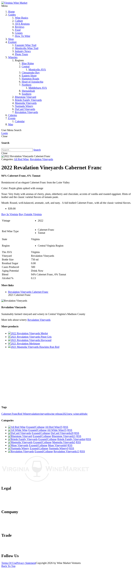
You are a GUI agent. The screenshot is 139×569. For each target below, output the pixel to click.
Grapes (19, 32)
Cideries (12, 115)
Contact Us (14, 522)
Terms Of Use (8, 563)
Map (10, 124)
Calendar (20, 121)
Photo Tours (21, 54)
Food (18, 29)
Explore (12, 42)
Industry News (23, 51)
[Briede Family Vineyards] (23, 439)
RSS (65, 427)
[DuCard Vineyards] (19, 433)
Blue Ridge (28, 63)
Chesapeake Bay (31, 72)
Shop (11, 39)
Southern (26, 93)
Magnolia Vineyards (26, 103)
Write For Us (15, 548)
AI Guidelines (15, 504)
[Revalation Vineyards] (21, 451)
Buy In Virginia (9, 214)
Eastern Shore (29, 75)
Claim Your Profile (18, 545)
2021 (65, 413)
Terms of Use (15, 495)
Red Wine (23, 413)
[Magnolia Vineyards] (20, 442)
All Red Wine (21, 159)
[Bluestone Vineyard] (20, 436)
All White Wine (57, 430)
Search (37, 149)
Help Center (14, 528)
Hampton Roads (30, 78)
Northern (26, 84)
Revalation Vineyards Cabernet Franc (28, 291)
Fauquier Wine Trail (25, 45)
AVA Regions (22, 23)
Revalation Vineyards (26, 112)
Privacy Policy (16, 498)
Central (25, 66)
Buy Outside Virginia (30, 214)
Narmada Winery (24, 106)
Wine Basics (21, 17)
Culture (19, 20)
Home (11, 11)
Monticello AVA (37, 69)
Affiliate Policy (16, 501)
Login (4, 133)
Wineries (12, 57)
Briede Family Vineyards (28, 100)
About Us (13, 519)
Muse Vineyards (57, 445)
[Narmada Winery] (18, 448)
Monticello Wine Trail (26, 48)
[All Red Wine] (17, 427)
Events (11, 118)
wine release (56, 413)
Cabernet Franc (9, 413)
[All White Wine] (18, 430)
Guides (12, 14)
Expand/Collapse (35, 427)
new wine (73, 413)
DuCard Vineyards (25, 109)
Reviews (19, 26)
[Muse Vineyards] (18, 445)
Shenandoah (28, 90)
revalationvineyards (38, 413)
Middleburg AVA (37, 87)
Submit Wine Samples (20, 542)
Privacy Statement (26, 563)
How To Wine (22, 36)
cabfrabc (83, 413)
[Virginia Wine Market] (14, 2)
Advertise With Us (18, 525)
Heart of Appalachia (32, 81)
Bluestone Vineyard (25, 97)
